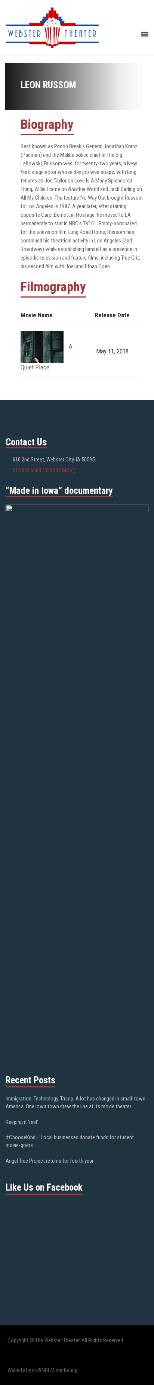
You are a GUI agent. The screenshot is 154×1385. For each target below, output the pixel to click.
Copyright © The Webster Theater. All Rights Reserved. (65, 1340)
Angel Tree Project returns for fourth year (49, 1160)
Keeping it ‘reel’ (22, 1122)
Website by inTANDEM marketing (42, 1370)
